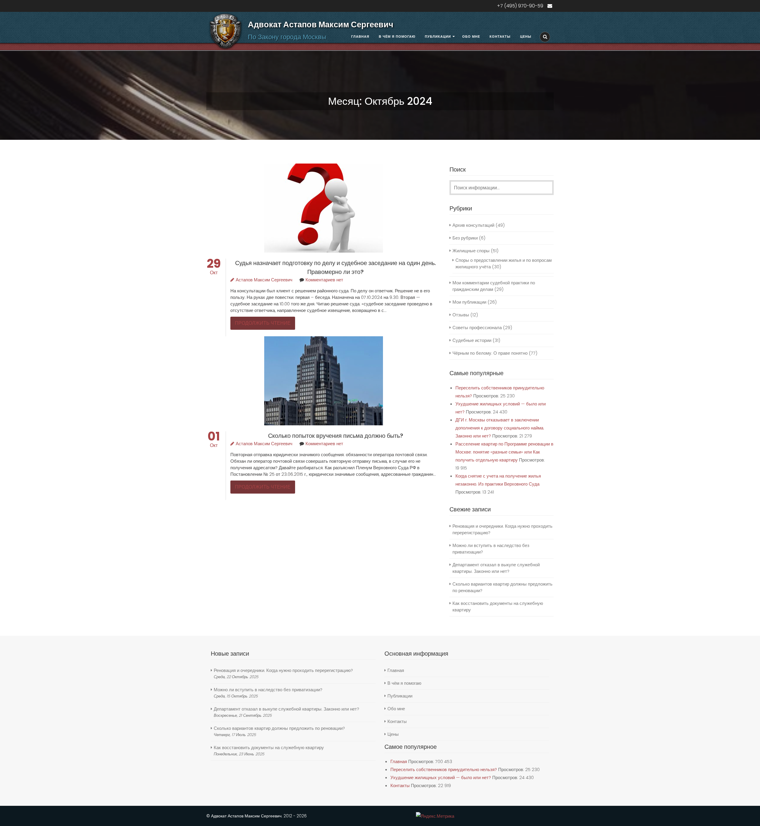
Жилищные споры (471, 251)
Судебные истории (471, 340)
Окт (214, 269)
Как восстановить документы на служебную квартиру (269, 747)
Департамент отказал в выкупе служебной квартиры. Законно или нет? (496, 568)
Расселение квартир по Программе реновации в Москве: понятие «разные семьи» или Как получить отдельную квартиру (504, 452)
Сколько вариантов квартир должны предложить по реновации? (279, 728)
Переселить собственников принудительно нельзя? (443, 769)
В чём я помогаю (397, 36)
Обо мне (471, 36)
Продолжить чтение (263, 323)
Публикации (438, 36)
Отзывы (460, 315)
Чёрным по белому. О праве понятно (490, 353)
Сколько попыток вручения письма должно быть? (335, 436)
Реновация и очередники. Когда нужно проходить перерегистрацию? (283, 670)
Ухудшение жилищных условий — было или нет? (440, 777)
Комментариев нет (324, 280)
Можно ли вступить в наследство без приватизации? (268, 690)
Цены (525, 36)
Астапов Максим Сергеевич (264, 280)
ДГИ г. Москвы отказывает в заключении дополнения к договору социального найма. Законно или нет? (499, 428)
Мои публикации (469, 302)
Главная (360, 36)
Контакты (500, 36)
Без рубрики (465, 238)
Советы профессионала (477, 327)
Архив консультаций (473, 225)
